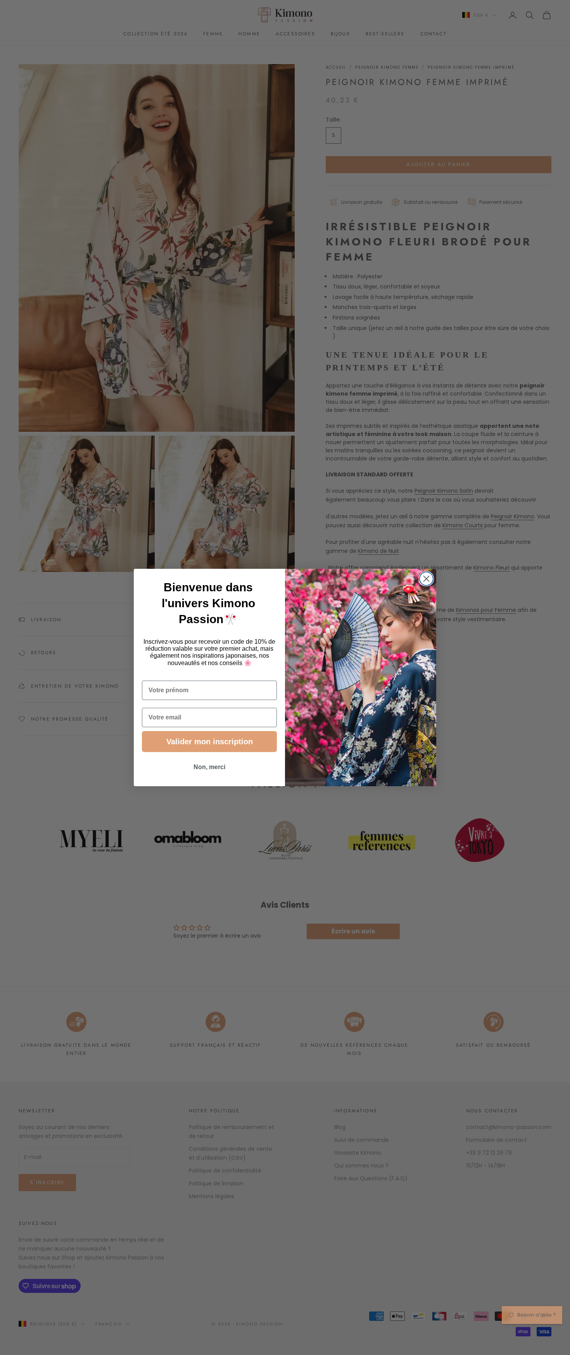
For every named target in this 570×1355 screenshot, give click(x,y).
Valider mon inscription (209, 741)
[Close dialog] (426, 578)
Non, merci (209, 767)
